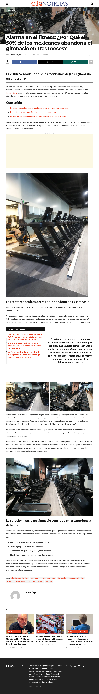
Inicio (8, 10)
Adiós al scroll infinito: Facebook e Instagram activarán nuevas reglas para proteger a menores (25, 354)
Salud (13, 10)
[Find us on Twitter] (71, 665)
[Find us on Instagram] (75, 665)
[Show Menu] (7, 3)
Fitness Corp (12, 93)
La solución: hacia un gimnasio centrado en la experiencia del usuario (38, 116)
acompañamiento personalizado (43, 578)
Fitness (10, 581)
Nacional (42, 631)
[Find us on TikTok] (83, 665)
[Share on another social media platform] (91, 62)
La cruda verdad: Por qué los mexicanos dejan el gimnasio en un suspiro (39, 108)
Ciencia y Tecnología (77, 631)
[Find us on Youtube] (79, 665)
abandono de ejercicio (19, 578)
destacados (62, 578)
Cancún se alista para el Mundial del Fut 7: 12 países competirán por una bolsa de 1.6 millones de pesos (25, 337)
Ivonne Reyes (15, 55)
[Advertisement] (49, 151)
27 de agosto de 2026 (15, 647)
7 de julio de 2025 (32, 55)
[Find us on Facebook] (66, 665)
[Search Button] (92, 3)
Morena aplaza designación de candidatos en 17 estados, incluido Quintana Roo (24, 345)
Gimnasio (31, 581)
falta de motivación (76, 578)
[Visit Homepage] (49, 3)
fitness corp (20, 581)
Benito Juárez (14, 631)
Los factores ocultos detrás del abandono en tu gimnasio (33, 112)
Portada (49, 581)
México (40, 581)
